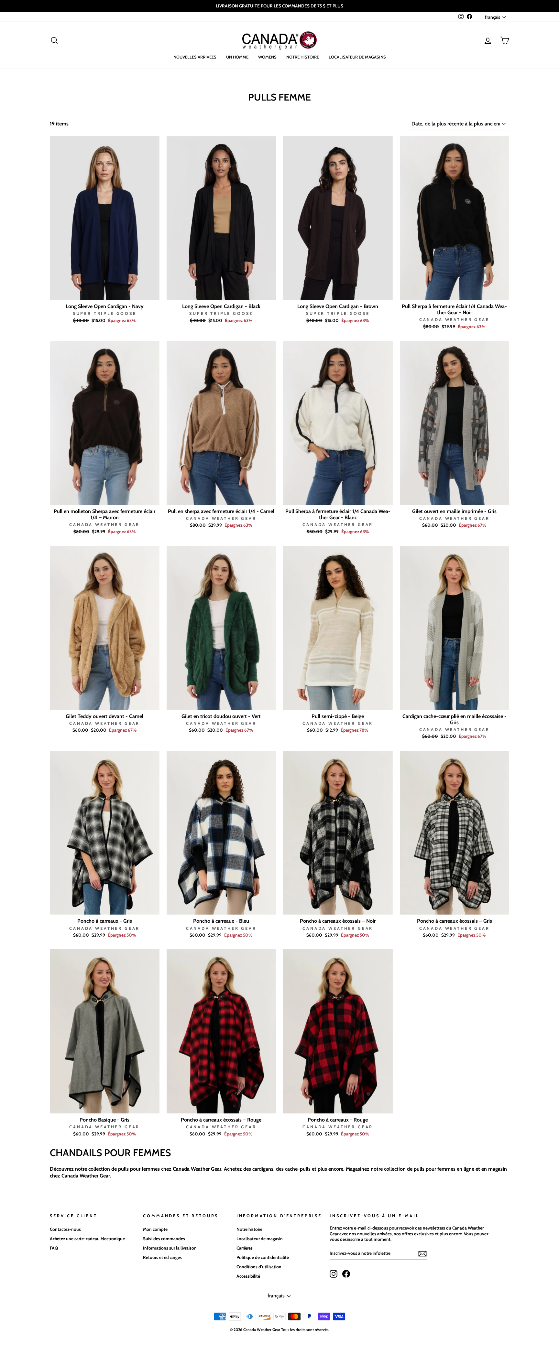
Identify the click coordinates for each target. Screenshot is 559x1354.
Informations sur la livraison (170, 1248)
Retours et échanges (162, 1257)
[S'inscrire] (422, 1254)
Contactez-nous (65, 1229)
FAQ (54, 1248)
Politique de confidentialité (262, 1257)
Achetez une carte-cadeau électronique (87, 1238)
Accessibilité (248, 1276)
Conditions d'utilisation (258, 1266)
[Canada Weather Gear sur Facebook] (346, 1274)
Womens (267, 56)
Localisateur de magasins (357, 56)
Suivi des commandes (164, 1238)
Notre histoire (302, 56)
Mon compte (155, 1229)
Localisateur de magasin (259, 1238)
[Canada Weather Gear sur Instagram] (333, 1274)
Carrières (244, 1248)
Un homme (237, 56)
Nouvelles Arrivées (194, 56)
